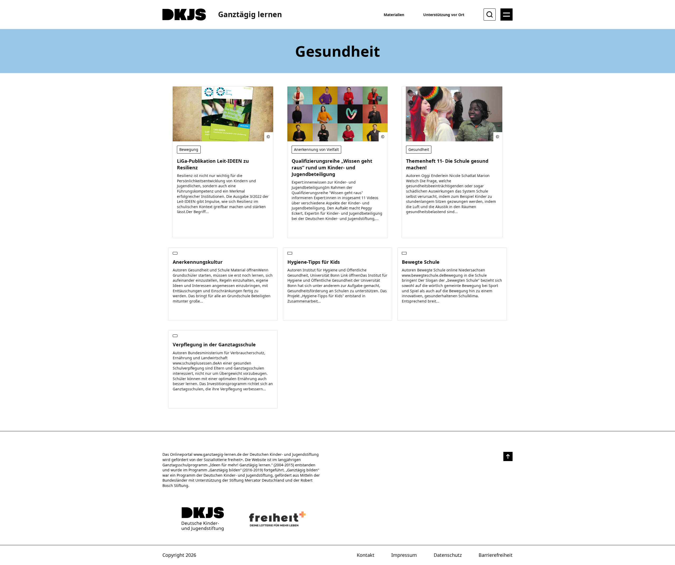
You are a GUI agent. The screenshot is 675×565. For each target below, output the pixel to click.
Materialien (394, 14)
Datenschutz (448, 555)
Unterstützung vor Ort (443, 14)
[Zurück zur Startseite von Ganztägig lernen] (203, 519)
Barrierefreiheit (496, 555)
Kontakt (365, 555)
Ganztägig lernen (250, 14)
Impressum (404, 555)
